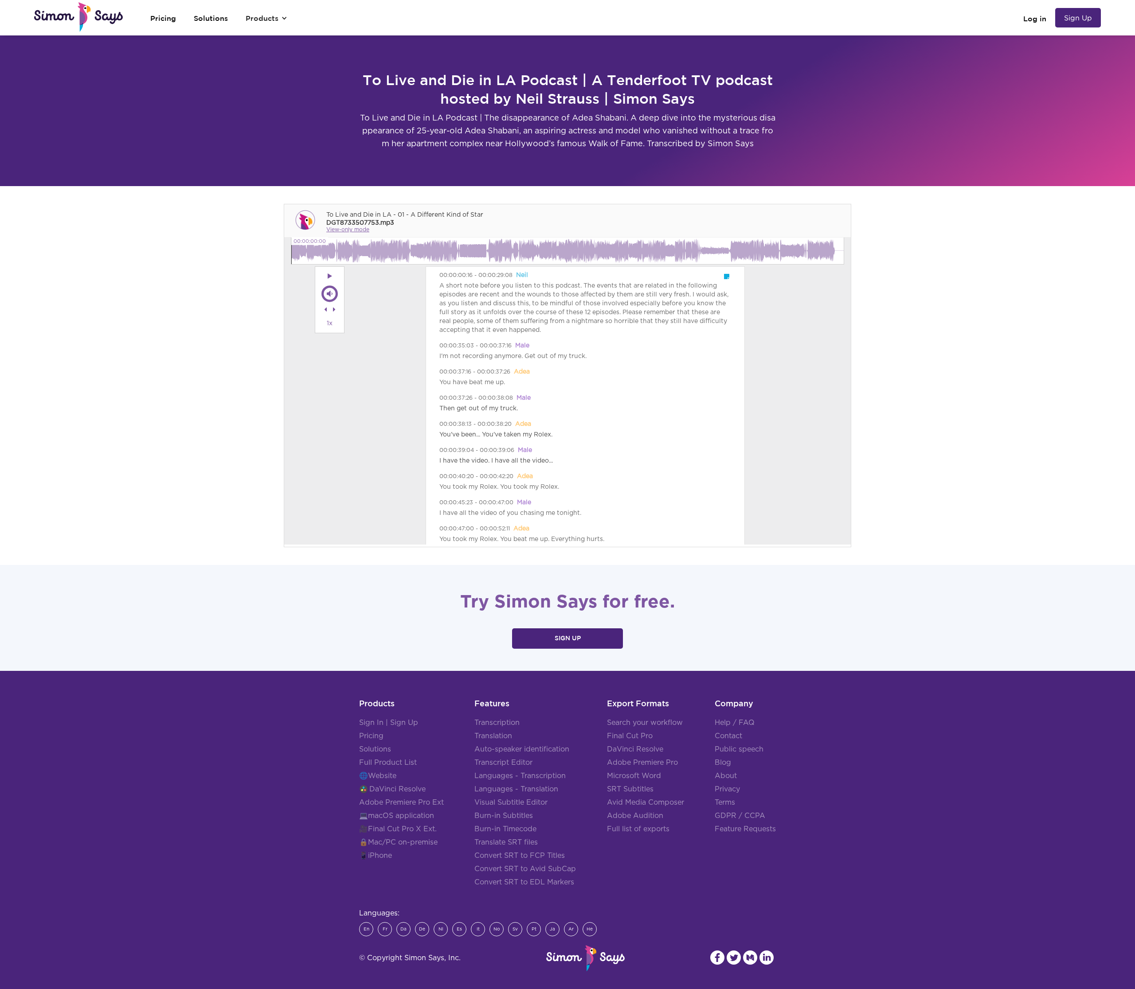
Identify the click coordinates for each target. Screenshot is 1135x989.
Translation (493, 736)
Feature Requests (745, 829)
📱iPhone (375, 855)
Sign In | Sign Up (388, 722)
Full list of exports (638, 829)
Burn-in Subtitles (503, 815)
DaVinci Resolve (397, 789)
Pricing (371, 736)
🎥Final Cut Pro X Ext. (398, 829)
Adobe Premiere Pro (642, 762)
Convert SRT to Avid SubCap (525, 868)
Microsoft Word (634, 775)
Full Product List (388, 762)
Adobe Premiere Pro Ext (401, 802)
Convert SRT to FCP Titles (519, 855)
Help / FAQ (735, 722)
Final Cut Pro (630, 736)
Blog (723, 762)
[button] (266, 18)
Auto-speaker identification (521, 749)
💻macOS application (396, 815)
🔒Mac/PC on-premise (398, 842)
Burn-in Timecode (505, 829)
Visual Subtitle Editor (511, 802)
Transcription (497, 722)
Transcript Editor (503, 762)
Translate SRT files (506, 842)
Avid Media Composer (645, 802)
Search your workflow (645, 722)
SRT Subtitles (630, 789)
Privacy (727, 789)
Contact (728, 736)
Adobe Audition (635, 815)
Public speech (739, 749)
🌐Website (377, 775)
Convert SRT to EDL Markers (524, 882)
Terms (725, 802)
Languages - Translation (516, 789)
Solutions (375, 749)
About (726, 775)
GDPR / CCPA (740, 815)
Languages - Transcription (520, 775)
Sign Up (1078, 18)
